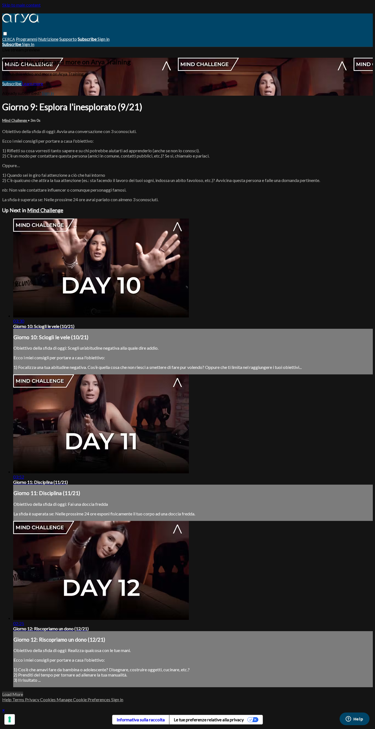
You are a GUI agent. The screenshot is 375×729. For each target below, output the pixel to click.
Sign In (28, 44)
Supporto (68, 39)
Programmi (26, 39)
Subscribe (12, 83)
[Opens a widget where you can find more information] (354, 719)
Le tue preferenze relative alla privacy (209, 719)
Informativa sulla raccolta (141, 719)
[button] (5, 33)
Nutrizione (48, 39)
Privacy (32, 699)
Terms (18, 699)
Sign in (103, 39)
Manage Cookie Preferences (84, 699)
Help (7, 699)
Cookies (48, 699)
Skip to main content (21, 4)
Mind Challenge (15, 120)
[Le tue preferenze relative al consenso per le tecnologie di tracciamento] (9, 719)
